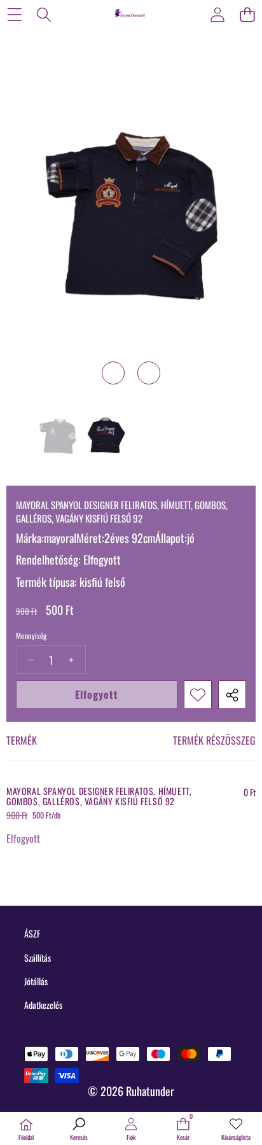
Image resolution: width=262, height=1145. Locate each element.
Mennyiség (31, 636)
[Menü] (14, 14)
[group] (57, 438)
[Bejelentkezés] (217, 14)
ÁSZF (32, 933)
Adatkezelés (43, 1004)
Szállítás (37, 957)
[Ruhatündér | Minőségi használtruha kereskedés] (130, 14)
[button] (247, 14)
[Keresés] (44, 14)
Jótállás (36, 981)
